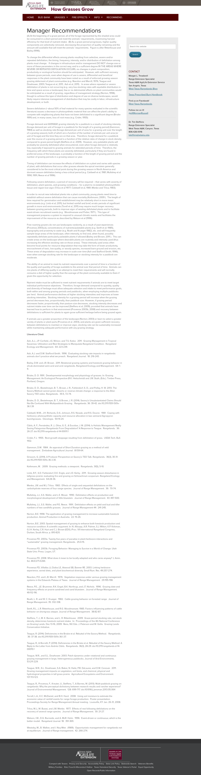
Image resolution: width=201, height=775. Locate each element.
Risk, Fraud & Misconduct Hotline (78, 767)
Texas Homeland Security (105, 767)
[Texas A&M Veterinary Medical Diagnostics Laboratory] (77, 3)
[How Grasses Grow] (36, 6)
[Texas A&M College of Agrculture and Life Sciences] (130, 3)
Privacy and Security (78, 764)
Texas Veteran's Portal (126, 767)
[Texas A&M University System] (115, 754)
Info (97, 17)
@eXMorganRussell (138, 113)
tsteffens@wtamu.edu (139, 135)
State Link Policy (113, 764)
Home (30, 17)
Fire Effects (79, 17)
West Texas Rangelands (140, 104)
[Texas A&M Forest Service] (60, 3)
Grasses (59, 17)
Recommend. (115, 17)
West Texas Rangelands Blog (143, 88)
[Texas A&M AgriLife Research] (112, 3)
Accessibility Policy (96, 764)
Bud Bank (44, 17)
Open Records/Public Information (101, 770)
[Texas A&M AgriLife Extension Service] (95, 3)
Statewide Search (128, 764)
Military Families (55, 767)
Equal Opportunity (146, 767)
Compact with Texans (58, 764)
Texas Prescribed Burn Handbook (145, 94)
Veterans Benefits (145, 764)
